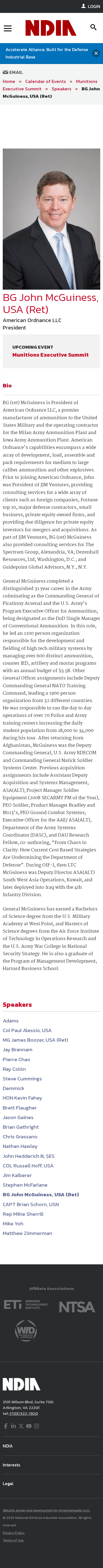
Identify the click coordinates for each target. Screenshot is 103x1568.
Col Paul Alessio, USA (27, 1030)
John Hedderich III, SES (29, 1156)
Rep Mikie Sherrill (23, 1214)
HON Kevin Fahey (22, 1098)
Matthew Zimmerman (27, 1233)
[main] (51, 684)
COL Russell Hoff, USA (28, 1166)
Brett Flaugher (20, 1108)
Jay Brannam (17, 1049)
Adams (11, 1021)
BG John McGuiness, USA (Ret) (51, 92)
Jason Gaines (18, 1117)
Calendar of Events (45, 81)
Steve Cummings (22, 1079)
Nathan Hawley (20, 1146)
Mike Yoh (13, 1224)
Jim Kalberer (17, 1175)
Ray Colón (14, 1069)
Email (15, 72)
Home (9, 81)
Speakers (61, 88)
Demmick (13, 1088)
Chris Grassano (20, 1137)
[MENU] (7, 28)
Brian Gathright (21, 1127)
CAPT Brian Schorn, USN (31, 1204)
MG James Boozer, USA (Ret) (35, 1040)
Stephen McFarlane (25, 1185)
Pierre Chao (16, 1059)
